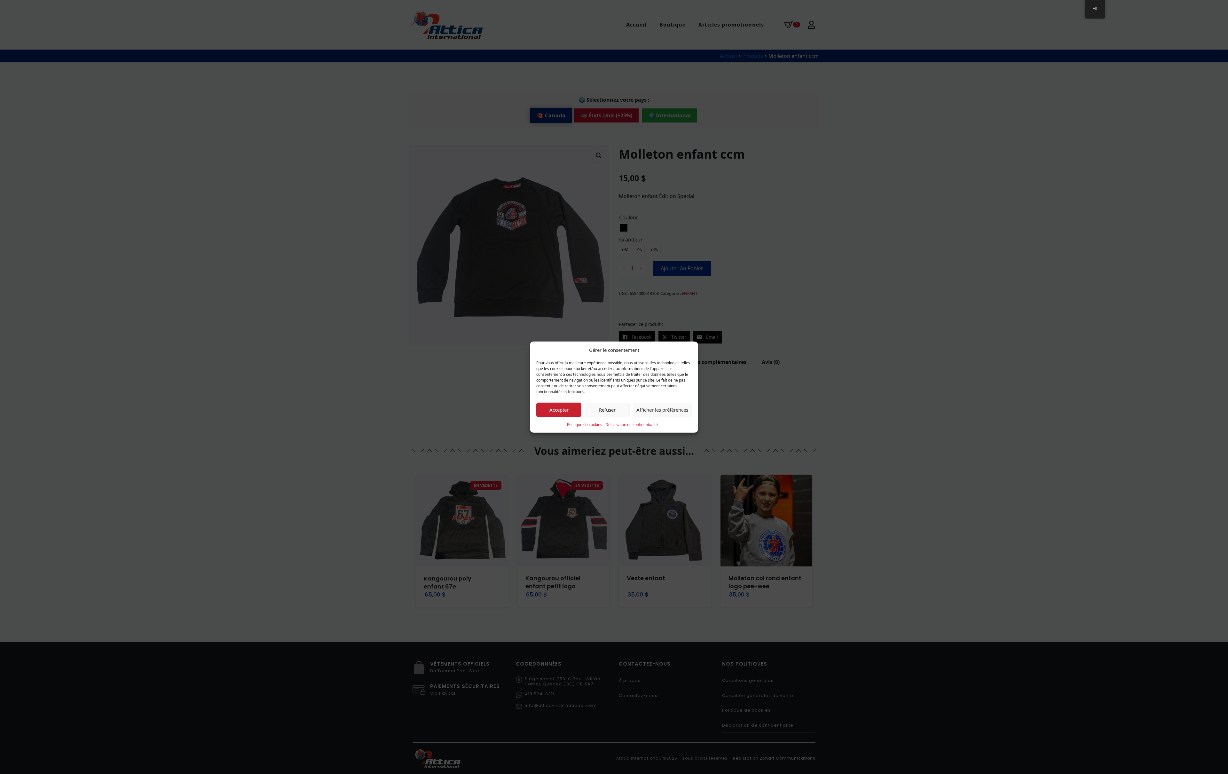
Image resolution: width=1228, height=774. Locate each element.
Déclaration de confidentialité (631, 424)
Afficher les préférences (662, 410)
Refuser (607, 410)
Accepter (559, 410)
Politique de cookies (584, 424)
